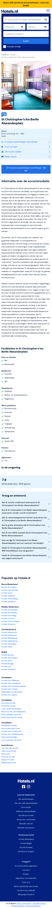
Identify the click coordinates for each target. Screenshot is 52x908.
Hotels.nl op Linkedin (26, 890)
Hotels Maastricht (9, 632)
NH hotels (5, 754)
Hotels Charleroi (8, 669)
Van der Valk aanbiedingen (26, 803)
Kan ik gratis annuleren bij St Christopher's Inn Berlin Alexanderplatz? (23, 526)
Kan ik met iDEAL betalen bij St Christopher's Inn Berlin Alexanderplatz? (24, 534)
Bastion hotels (7, 759)
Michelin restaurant (26, 827)
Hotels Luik (6, 666)
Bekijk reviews (11, 156)
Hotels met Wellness (10, 680)
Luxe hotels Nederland (11, 708)
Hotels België (26, 843)
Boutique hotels (8, 703)
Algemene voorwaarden (26, 878)
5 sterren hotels (8, 706)
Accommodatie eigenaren (26, 866)
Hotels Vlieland (8, 596)
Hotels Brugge (7, 663)
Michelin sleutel (26, 823)
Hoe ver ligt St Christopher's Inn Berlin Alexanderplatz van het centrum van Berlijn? (23, 541)
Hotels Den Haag (8, 615)
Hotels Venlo (7, 646)
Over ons (26, 882)
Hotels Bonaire (26, 847)
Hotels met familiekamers (12, 734)
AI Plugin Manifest (18, 906)
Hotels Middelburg (9, 638)
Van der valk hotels (9, 748)
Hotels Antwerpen (9, 658)
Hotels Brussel (7, 655)
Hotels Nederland (26, 839)
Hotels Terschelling (9, 598)
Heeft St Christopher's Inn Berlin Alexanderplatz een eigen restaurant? (24, 557)
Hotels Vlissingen (8, 644)
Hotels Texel (6, 593)
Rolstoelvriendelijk (9, 737)
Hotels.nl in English (26, 851)
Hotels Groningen (9, 587)
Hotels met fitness (9, 689)
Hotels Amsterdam (9, 609)
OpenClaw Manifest (33, 906)
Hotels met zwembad (10, 683)
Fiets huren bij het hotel (11, 717)
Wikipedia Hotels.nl (26, 894)
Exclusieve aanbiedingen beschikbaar (21, 142)
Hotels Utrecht (7, 618)
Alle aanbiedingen (26, 799)
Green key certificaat (26, 819)
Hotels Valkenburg (9, 641)
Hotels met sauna (9, 695)
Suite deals (26, 807)
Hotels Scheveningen (10, 621)
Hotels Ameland (8, 601)
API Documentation (24, 903)
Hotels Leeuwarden (9, 590)
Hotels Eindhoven (9, 635)
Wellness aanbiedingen (26, 811)
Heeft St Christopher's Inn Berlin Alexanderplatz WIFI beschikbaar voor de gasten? (24, 549)
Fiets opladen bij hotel (11, 714)
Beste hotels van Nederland (13, 711)
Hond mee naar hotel (10, 728)
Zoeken (26, 41)
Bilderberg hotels (8, 762)
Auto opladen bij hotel (11, 740)
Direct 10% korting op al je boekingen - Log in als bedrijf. (26, 4)
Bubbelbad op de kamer (11, 692)
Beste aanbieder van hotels (26, 886)
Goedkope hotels (9, 725)
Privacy (26, 874)
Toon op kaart (11, 147)
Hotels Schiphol (8, 624)
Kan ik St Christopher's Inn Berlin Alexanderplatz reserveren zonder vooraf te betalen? (24, 511)
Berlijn (13, 55)
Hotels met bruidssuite (11, 731)
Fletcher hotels (8, 757)
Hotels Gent (6, 660)
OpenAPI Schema (39, 903)
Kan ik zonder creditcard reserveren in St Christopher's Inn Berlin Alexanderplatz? (21, 504)
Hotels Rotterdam (9, 612)
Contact (26, 870)
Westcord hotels (8, 751)
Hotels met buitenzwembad (13, 686)
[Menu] (48, 10)
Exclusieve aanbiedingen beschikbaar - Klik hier (27, 169)
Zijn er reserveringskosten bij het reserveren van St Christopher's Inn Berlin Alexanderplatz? (24, 519)
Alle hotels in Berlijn (13, 151)
